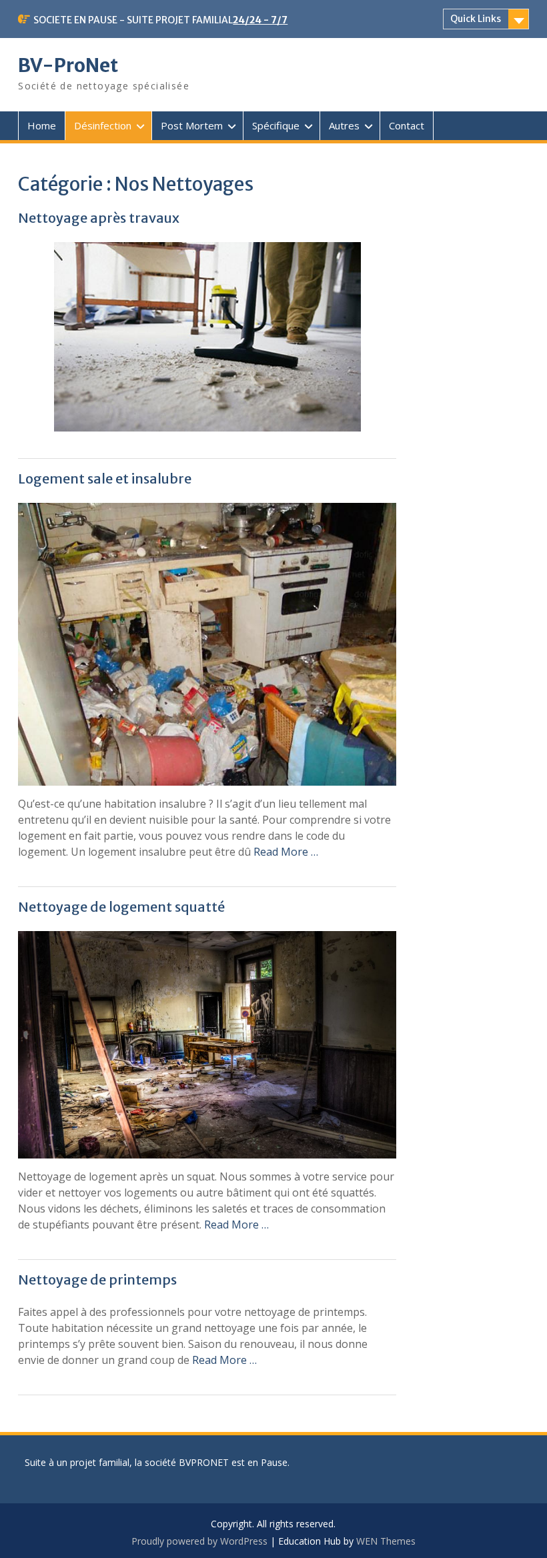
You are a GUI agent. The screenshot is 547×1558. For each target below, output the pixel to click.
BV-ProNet (68, 65)
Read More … (285, 851)
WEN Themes (386, 1541)
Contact (406, 125)
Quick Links (475, 19)
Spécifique (276, 125)
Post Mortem (192, 125)
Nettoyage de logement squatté (121, 906)
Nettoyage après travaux (98, 217)
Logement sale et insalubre (104, 478)
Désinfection (102, 125)
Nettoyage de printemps (97, 1279)
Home (41, 125)
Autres (344, 125)
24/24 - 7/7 (260, 20)
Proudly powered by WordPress (199, 1541)
